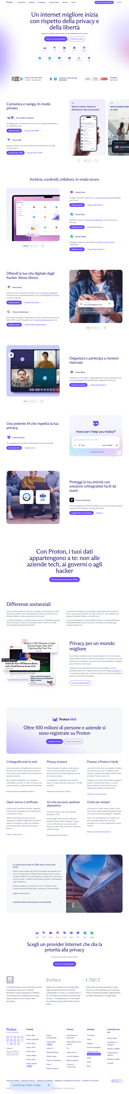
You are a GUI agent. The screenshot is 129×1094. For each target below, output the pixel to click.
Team (89, 1039)
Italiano (117, 1081)
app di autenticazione (44, 320)
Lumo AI (49, 1048)
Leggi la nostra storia (21, 893)
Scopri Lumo (29, 448)
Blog (88, 1066)
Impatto (90, 1043)
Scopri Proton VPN (34, 153)
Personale (21, 2)
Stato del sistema (12, 1081)
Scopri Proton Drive (94, 205)
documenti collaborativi (94, 220)
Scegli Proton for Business (81, 513)
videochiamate (77, 380)
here (38, 1085)
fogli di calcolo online (107, 242)
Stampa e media (113, 1059)
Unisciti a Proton (54, 741)
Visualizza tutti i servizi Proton (57, 835)
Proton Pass (30, 1051)
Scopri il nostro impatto (80, 683)
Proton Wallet (31, 1055)
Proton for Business (73, 741)
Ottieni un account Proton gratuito (98, 832)
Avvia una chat (14, 448)
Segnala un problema (45, 1081)
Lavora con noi (92, 1051)
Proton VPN (30, 1047)
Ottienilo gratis (14, 131)
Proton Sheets (31, 1064)
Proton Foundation (113, 671)
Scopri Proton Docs (94, 227)
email (45, 123)
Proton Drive (31, 1043)
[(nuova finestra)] (7, 1037)
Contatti (110, 1063)
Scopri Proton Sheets (95, 249)
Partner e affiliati (113, 1049)
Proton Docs (31, 1060)
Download (41, 2)
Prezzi (73, 2)
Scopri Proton (54, 2)
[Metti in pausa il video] (119, 453)
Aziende (32, 2)
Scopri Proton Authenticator (35, 325)
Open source (71, 1052)
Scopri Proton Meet (97, 385)
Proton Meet (51, 1042)
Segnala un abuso (28, 1081)
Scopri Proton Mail (32, 131)
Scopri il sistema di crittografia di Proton (20, 791)
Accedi (119, 2)
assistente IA (14, 443)
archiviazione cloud (103, 198)
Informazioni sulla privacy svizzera (58, 791)
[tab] (84, 160)
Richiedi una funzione (90, 1081)
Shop (89, 1058)
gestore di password (49, 293)
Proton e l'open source (14, 834)
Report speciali (72, 1060)
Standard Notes (52, 1052)
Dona (89, 1062)
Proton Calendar (32, 1039)
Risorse (65, 2)
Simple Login (51, 1056)
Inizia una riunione (78, 385)
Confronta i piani (76, 39)
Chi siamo (90, 1035)
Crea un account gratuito (104, 2)
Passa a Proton (52, 1068)
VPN (53, 146)
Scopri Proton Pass (32, 303)
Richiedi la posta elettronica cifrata (64, 580)
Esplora (99, 513)
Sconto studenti (73, 1056)
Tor (68, 1048)
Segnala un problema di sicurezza (67, 1081)
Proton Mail (73, 987)
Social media (112, 1038)
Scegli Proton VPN (15, 153)
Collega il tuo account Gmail (96, 794)
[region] (99, 131)
